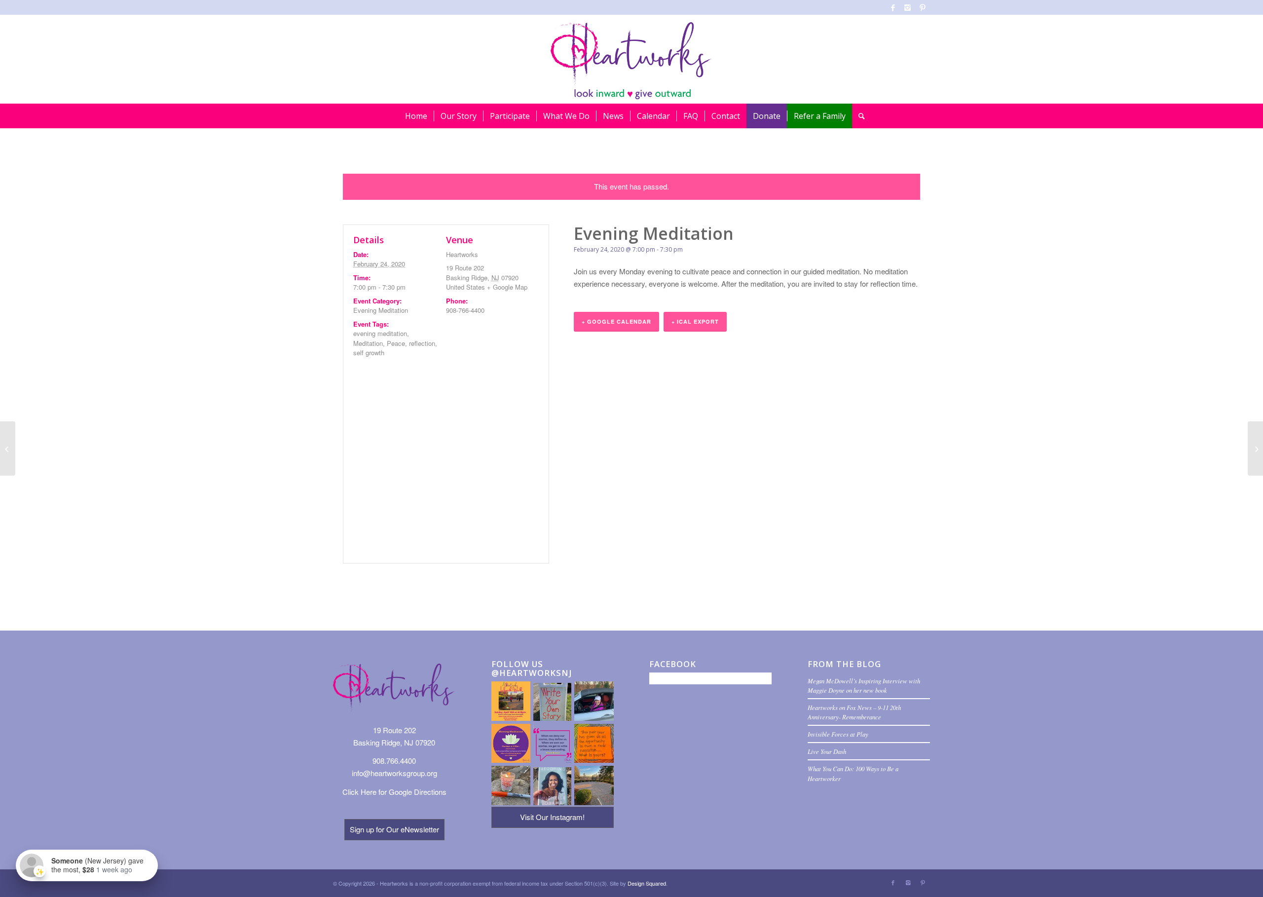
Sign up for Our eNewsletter (394, 829)
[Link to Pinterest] (922, 7)
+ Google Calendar (616, 321)
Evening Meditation (380, 310)
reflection (422, 343)
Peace (396, 343)
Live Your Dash (827, 751)
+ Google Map (507, 287)
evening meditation (380, 333)
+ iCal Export (695, 321)
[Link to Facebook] (893, 7)
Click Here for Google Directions (394, 791)
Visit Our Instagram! (552, 817)
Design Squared (647, 883)
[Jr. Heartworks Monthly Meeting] (7, 448)
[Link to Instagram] (907, 7)
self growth (368, 352)
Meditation (368, 343)
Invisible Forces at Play (838, 734)
